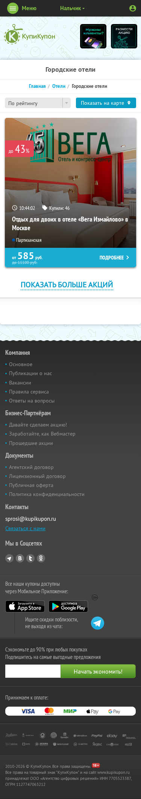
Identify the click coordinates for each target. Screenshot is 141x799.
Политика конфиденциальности (47, 494)
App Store (25, 606)
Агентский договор (31, 467)
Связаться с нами (25, 528)
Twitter (30, 558)
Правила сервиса (29, 391)
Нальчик (70, 8)
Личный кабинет (132, 8)
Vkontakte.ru (20, 558)
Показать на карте (102, 102)
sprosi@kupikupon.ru (30, 518)
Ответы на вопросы (32, 400)
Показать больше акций (67, 284)
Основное (20, 364)
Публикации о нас (30, 373)
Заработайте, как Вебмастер (42, 433)
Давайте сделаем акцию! (38, 424)
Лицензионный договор (37, 476)
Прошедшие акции (31, 443)
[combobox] (38, 103)
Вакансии (20, 382)
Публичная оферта (31, 485)
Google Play (68, 606)
